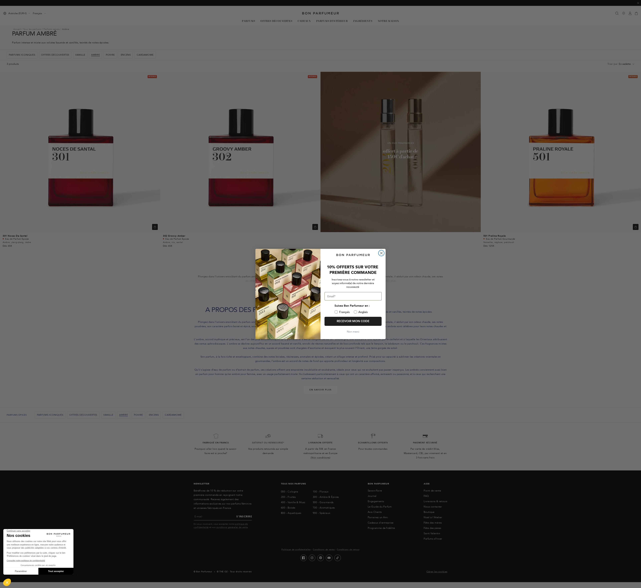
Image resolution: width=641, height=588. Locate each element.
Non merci (353, 331)
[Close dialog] (381, 253)
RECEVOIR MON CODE (353, 321)
